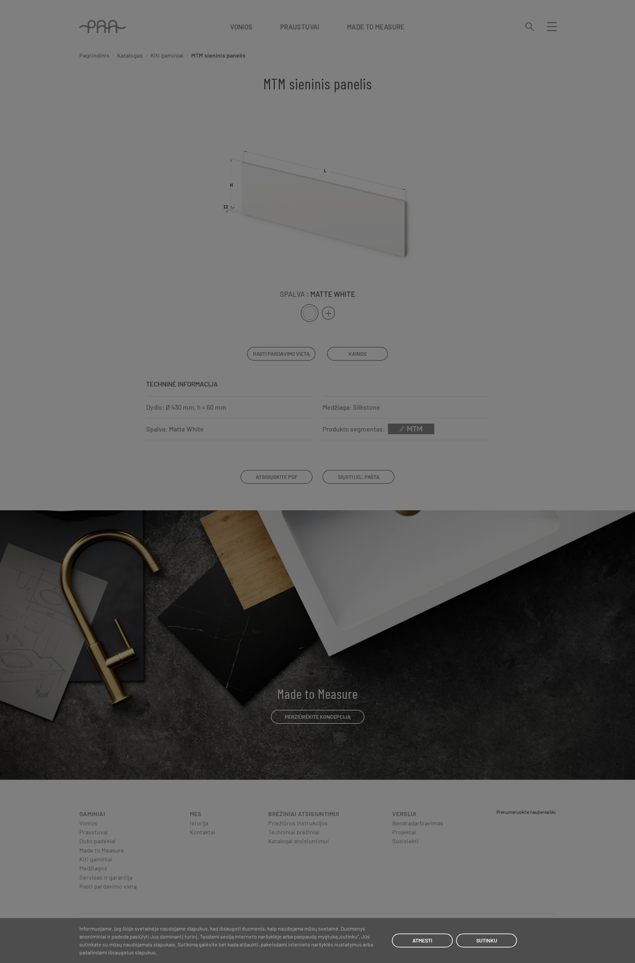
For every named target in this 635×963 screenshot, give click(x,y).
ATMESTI (422, 940)
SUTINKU (486, 940)
